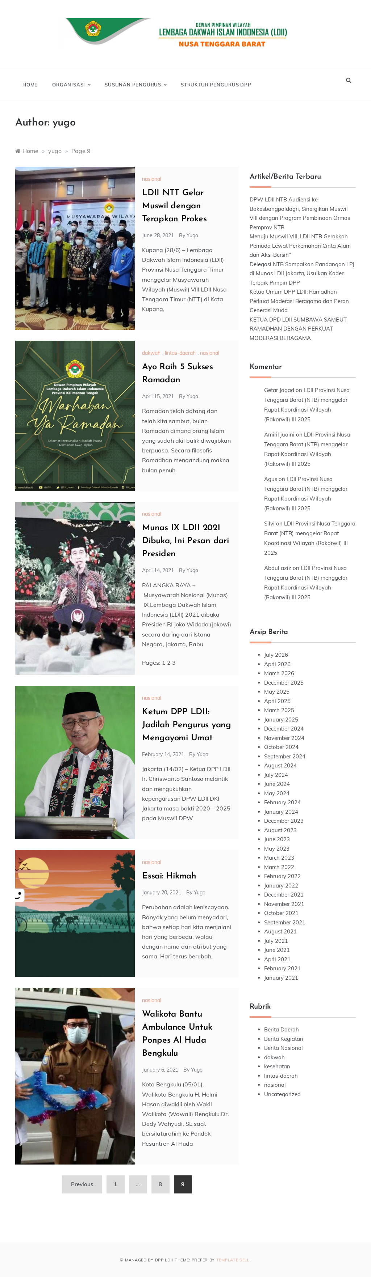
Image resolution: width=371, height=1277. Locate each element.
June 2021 (277, 949)
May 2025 (276, 691)
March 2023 (279, 857)
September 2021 (284, 922)
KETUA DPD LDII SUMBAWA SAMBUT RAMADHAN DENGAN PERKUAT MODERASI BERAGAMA (298, 328)
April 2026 (277, 664)
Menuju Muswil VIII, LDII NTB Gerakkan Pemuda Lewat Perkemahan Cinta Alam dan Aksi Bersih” (300, 245)
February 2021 (282, 968)
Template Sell (233, 1260)
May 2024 (276, 793)
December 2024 (284, 728)
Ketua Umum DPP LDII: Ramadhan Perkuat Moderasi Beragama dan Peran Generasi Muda (299, 301)
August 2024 (280, 765)
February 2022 (282, 876)
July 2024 (276, 774)
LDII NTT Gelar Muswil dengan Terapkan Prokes (174, 206)
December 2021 (284, 894)
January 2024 (281, 811)
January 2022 (281, 885)
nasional (151, 179)
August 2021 (280, 931)
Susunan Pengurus (133, 85)
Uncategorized (282, 1094)
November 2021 (284, 904)
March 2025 (279, 710)
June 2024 (277, 783)
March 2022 (279, 867)
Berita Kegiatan (283, 1038)
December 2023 (284, 820)
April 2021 (277, 959)
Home (30, 85)
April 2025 (277, 701)
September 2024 (284, 756)
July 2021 (276, 940)
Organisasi (68, 85)
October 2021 (281, 913)
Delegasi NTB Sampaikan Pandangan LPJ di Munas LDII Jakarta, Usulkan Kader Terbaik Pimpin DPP (302, 273)
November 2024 (284, 738)
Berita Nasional (283, 1047)
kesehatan (277, 1066)
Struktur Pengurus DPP (216, 85)
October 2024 (281, 747)
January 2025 (281, 719)
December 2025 (284, 682)
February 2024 (282, 802)
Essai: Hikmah (169, 876)
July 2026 (276, 654)
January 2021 (281, 977)
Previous (82, 1184)
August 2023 (280, 830)
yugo (192, 235)
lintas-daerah (180, 353)
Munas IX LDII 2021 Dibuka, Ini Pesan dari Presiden (185, 541)
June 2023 (277, 839)
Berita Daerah (281, 1029)
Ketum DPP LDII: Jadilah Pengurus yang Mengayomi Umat (186, 725)
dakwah (151, 353)
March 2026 (279, 673)
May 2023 (276, 848)
